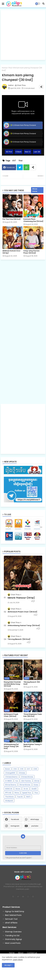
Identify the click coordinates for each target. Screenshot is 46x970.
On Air (26, 789)
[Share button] (33, 167)
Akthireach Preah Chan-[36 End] (22, 612)
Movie (18, 789)
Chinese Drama (11, 777)
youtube (34, 826)
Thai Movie (9, 797)
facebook (15, 819)
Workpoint (9, 801)
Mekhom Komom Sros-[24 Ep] (12, 252)
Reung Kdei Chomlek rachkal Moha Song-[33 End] (12, 684)
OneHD (34, 789)
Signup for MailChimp (14, 911)
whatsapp (34, 819)
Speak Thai (26, 793)
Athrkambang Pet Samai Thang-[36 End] (11, 746)
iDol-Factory (26, 781)
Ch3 (15, 769)
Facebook (10, 167)
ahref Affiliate (11, 922)
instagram (15, 826)
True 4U (20, 797)
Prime (17, 793)
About (20, 953)
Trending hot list (12, 935)
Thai (10, 68)
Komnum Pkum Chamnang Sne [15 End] (33, 220)
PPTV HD (8, 793)
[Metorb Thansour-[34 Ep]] (23, 573)
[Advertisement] (23, 35)
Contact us (32, 953)
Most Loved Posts (12, 943)
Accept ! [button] (8, 965)
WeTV (28, 797)
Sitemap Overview (13, 931)
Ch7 (14, 160)
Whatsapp (26, 167)
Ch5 (21, 769)
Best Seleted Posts (13, 915)
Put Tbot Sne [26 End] (11, 219)
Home (4, 68)
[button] (43, 3)
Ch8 (35, 769)
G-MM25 (8, 781)
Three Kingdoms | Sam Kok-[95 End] (33, 715)
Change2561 (10, 773)
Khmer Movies (25, 785)
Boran (7, 769)
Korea (36, 785)
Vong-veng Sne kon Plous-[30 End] (31, 252)
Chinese (22, 773)
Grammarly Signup (13, 939)
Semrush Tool (11, 919)
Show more (34, 190)
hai (16, 781)
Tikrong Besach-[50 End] (19, 639)
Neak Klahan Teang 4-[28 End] (33, 745)
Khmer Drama (10, 785)
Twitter (20, 167)
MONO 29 (8, 789)
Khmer (36, 781)
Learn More (18, 959)
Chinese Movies (27, 777)
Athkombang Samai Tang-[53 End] (24, 625)
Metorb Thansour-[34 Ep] (21, 597)
